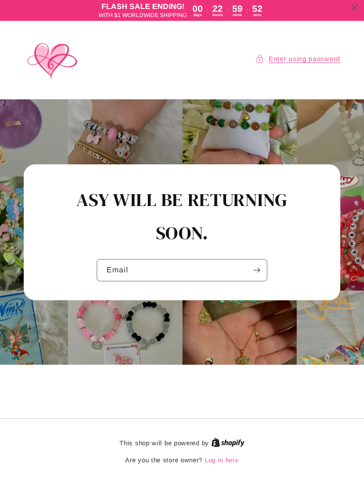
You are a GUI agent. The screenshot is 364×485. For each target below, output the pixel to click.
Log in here (222, 460)
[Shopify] (228, 443)
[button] (297, 59)
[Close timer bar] (354, 7)
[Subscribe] (256, 270)
